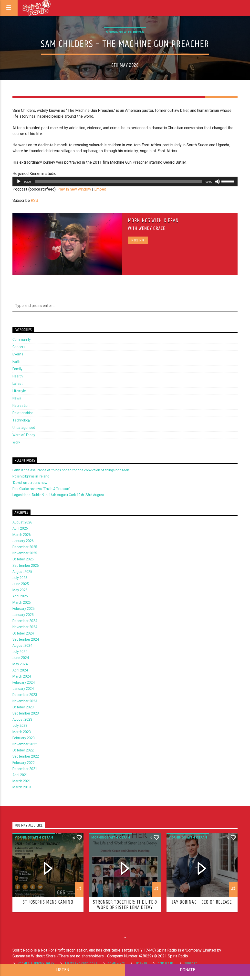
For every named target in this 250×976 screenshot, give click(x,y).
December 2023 (24, 695)
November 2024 (24, 627)
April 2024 (20, 670)
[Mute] (217, 181)
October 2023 (23, 707)
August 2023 (22, 719)
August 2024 (22, 645)
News (16, 398)
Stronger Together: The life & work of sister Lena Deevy (125, 904)
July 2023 (19, 725)
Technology (21, 420)
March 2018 (21, 787)
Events (17, 354)
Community (21, 339)
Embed (100, 189)
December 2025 (24, 547)
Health (17, 376)
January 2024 (23, 689)
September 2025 (25, 565)
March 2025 (21, 602)
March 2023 (21, 732)
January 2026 (23, 541)
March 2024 (21, 676)
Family (17, 369)
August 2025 (22, 572)
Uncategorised (23, 428)
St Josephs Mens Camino (48, 902)
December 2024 (24, 621)
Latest (17, 384)
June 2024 (20, 658)
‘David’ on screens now (29, 483)
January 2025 (23, 615)
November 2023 (24, 701)
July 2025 (19, 578)
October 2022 (23, 750)
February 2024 (23, 682)
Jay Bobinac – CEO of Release (202, 902)
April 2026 (20, 528)
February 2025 (23, 609)
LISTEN (62, 969)
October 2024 (23, 633)
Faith (16, 361)
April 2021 (20, 775)
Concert (18, 347)
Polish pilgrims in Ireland (30, 476)
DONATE (187, 969)
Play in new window (74, 189)
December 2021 (24, 769)
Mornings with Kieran (125, 32)
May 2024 (20, 664)
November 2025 (24, 553)
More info (138, 240)
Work (16, 442)
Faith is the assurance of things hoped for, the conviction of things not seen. (71, 470)
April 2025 (20, 596)
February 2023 (23, 738)
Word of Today (23, 435)
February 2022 (23, 763)
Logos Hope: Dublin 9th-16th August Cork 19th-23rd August (58, 495)
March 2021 (21, 781)
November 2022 (24, 744)
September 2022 (25, 756)
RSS (34, 200)
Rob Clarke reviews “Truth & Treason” (41, 489)
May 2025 (20, 590)
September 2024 (25, 639)
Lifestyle (19, 391)
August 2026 (22, 522)
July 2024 (19, 652)
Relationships (22, 413)
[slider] (228, 181)
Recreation (21, 406)
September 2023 (25, 713)
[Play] (18, 181)
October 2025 (23, 559)
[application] (125, 181)
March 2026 (21, 535)
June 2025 (20, 584)
